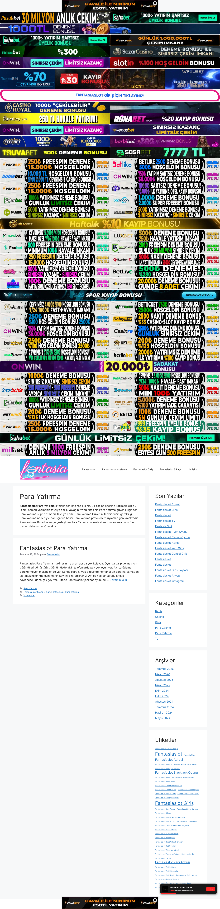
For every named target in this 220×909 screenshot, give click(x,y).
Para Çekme (163, 627)
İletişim (193, 469)
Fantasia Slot (163, 526)
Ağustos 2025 (164, 679)
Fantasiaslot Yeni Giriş (169, 548)
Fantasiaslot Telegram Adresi (167, 850)
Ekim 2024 (162, 690)
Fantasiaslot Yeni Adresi (172, 862)
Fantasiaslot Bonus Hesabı (183, 777)
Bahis (158, 611)
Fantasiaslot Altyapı (168, 575)
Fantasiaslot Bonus (163, 777)
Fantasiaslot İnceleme (114, 469)
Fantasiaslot (89, 469)
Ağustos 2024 (164, 701)
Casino (159, 616)
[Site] (55, 164)
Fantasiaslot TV (165, 520)
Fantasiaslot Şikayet (171, 469)
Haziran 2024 (164, 712)
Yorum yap (29, 595)
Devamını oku (118, 580)
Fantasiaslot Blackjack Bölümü (167, 769)
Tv (156, 638)
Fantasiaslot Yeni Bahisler (165, 867)
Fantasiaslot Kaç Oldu (180, 825)
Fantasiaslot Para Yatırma (53, 548)
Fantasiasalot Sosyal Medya (166, 749)
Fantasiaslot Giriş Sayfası (171, 570)
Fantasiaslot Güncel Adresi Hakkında (170, 817)
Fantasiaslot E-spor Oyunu (188, 794)
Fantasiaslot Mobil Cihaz (37, 592)
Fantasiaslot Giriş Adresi (165, 809)
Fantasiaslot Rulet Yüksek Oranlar (169, 842)
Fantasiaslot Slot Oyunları (165, 846)
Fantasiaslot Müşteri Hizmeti (166, 834)
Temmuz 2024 (164, 707)
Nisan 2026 (162, 674)
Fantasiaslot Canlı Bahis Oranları (168, 786)
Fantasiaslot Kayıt (162, 825)
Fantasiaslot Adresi (167, 504)
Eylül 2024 (162, 696)
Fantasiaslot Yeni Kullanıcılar (166, 871)
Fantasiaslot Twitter (163, 858)
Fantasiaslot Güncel (163, 813)
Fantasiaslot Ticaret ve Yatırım (167, 854)
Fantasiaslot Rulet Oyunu (171, 531)
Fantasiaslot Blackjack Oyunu (176, 772)
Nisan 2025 (162, 685)
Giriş (158, 622)
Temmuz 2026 (164, 668)
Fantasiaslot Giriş (143, 469)
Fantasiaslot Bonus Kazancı (166, 781)
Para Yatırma (30, 588)
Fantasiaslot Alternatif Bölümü (167, 764)
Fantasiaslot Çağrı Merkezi (187, 875)
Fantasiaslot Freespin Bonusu (167, 798)
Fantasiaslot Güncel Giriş (171, 553)
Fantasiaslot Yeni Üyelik (165, 875)
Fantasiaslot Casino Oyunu (172, 537)
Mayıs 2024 (162, 718)
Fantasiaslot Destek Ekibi (165, 794)
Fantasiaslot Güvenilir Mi (187, 821)
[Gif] (110, 223)
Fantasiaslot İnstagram (170, 581)
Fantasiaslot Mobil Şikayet (166, 830)
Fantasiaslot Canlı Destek (165, 790)
